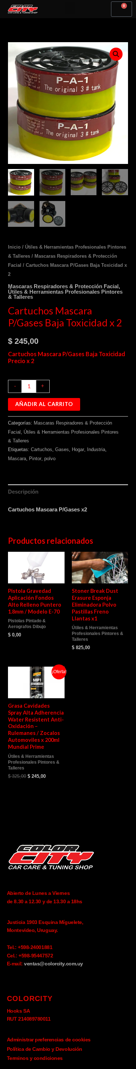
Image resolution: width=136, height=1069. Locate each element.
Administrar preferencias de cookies (49, 1039)
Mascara (17, 458)
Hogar (78, 449)
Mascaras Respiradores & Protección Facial (63, 286)
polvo (49, 458)
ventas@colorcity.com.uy (53, 963)
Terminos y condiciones (35, 1058)
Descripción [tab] (23, 492)
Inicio (14, 247)
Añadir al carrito (44, 404)
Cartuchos (41, 449)
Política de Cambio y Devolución (44, 1049)
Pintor (35, 458)
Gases (62, 449)
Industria (96, 449)
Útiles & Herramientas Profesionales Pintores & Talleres (65, 294)
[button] (70, 8)
